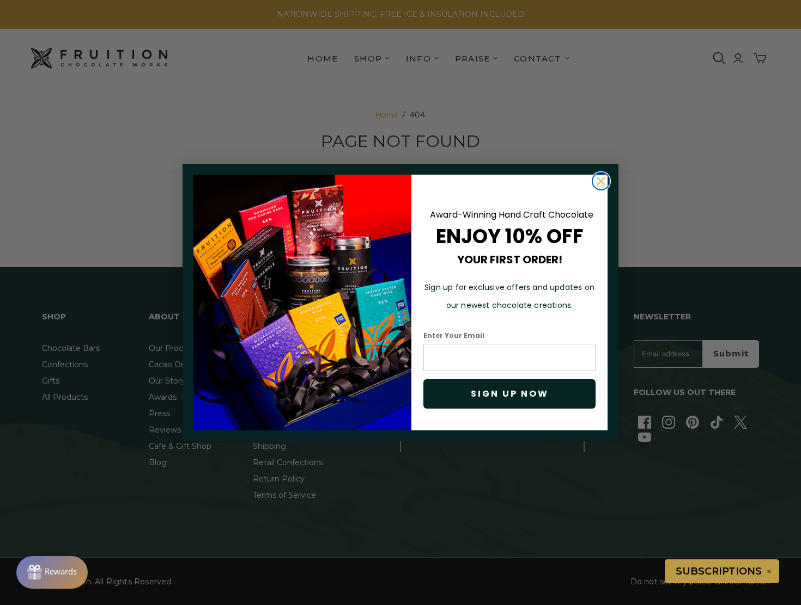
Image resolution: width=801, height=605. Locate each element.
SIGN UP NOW (510, 393)
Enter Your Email (453, 335)
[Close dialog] (601, 181)
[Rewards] (52, 572)
